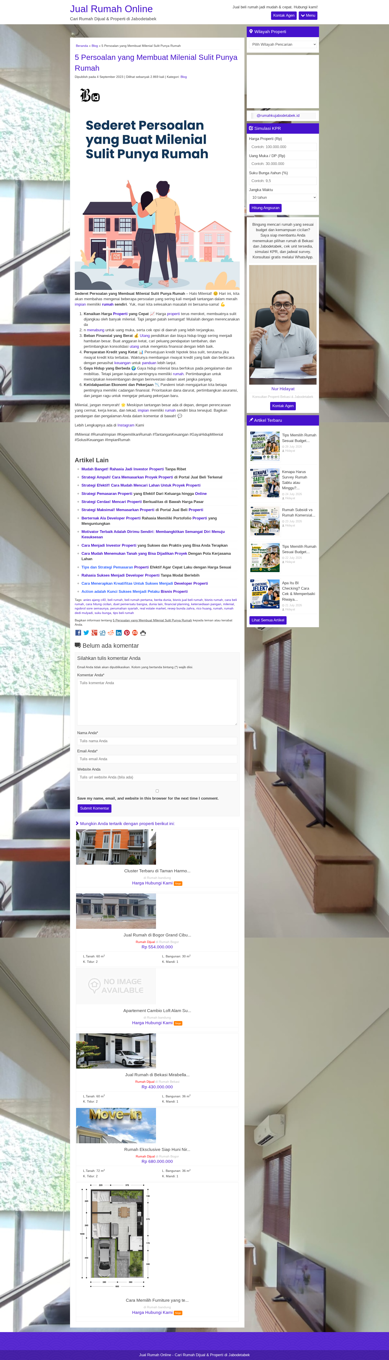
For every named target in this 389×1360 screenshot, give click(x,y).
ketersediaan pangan (206, 604)
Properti (120, 314)
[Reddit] (110, 634)
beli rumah (115, 600)
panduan (149, 363)
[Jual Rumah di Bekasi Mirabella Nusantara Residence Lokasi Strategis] (116, 1051)
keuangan (122, 363)
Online (201, 494)
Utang (145, 336)
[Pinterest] (126, 634)
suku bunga (103, 613)
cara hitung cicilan (98, 604)
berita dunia (162, 600)
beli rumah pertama (138, 600)
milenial (228, 604)
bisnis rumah (214, 600)
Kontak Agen (283, 15)
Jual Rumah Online (111, 9)
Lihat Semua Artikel (268, 620)
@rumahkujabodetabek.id (278, 115)
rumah (107, 304)
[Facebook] (78, 634)
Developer (116, 518)
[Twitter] (86, 634)
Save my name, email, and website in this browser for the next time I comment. (148, 798)
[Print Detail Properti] (143, 634)
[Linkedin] (118, 634)
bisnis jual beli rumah (188, 600)
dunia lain (156, 604)
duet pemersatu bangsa (130, 604)
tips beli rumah (123, 613)
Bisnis (166, 591)
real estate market (153, 608)
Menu (310, 15)
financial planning (177, 604)
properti (173, 314)
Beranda (82, 45)
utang (134, 346)
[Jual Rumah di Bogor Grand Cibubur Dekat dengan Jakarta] (116, 911)
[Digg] (102, 634)
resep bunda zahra (180, 608)
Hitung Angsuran (265, 208)
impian (80, 304)
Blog (95, 45)
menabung (95, 330)
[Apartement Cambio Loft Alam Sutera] (116, 986)
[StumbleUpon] (134, 634)
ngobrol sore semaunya (92, 608)
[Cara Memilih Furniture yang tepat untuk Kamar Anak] (116, 1238)
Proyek (151, 477)
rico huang (203, 608)
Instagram (126, 425)
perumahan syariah (124, 608)
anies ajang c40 (94, 600)
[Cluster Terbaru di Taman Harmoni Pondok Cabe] (116, 847)
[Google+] (94, 634)
